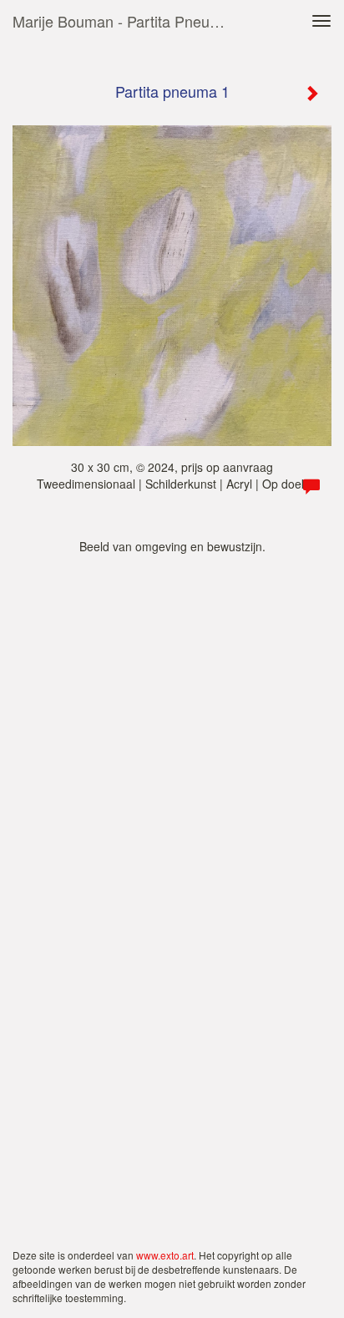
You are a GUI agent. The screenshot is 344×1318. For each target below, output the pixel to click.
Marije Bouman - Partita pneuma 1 (128, 21)
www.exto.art (165, 1255)
